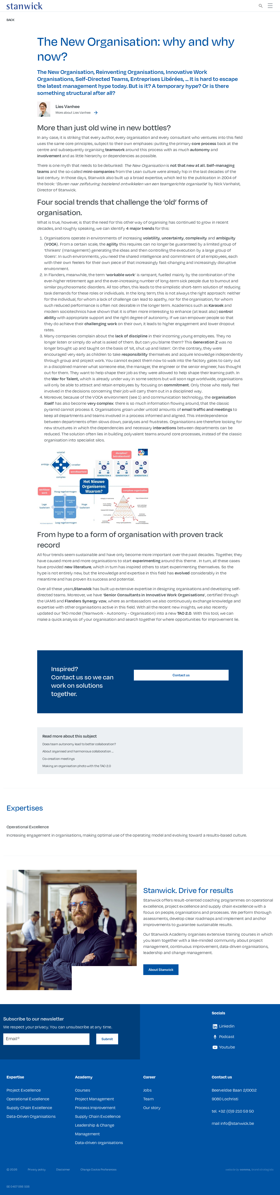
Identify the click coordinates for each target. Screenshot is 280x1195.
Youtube (226, 1047)
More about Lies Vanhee (73, 112)
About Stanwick (161, 969)
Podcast (226, 1036)
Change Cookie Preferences (98, 1169)
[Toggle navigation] (270, 5)
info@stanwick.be (237, 1123)
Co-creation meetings (58, 758)
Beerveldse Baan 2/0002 (234, 1090)
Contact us (181, 675)
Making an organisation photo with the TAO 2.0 (76, 766)
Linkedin (226, 1026)
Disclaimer (63, 1169)
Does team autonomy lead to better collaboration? (79, 744)
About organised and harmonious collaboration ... (78, 751)
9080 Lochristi (225, 1098)
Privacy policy (37, 1169)
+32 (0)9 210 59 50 (236, 1111)
